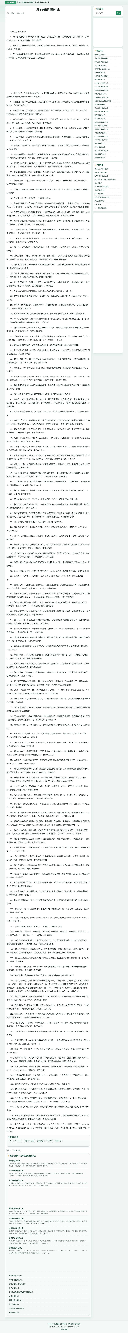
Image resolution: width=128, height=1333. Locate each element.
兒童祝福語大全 (100, 154)
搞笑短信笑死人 (100, 201)
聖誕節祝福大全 (100, 190)
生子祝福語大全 (100, 72)
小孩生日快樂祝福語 (101, 58)
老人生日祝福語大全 (101, 108)
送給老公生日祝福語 (101, 169)
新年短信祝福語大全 (101, 126)
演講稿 (24, 2)
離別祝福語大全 (100, 55)
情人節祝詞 (98, 183)
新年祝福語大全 (14, 1288)
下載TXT (49, 1141)
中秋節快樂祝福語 (101, 133)
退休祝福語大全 (14, 1304)
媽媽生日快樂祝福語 (101, 62)
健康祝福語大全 (14, 1312)
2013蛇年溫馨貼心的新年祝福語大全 (21, 1292)
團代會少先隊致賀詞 (101, 172)
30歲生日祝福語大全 (101, 97)
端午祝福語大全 (100, 118)
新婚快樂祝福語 (100, 104)
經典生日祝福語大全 (101, 111)
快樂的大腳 (16, 1150)
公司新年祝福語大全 (101, 136)
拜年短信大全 (99, 194)
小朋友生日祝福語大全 (16, 1308)
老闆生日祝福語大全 (15, 1300)
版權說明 (57, 1324)
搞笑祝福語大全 (100, 115)
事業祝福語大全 (100, 79)
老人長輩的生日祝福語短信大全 (105, 179)
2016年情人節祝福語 (101, 186)
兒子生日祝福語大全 (101, 86)
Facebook (18, 1141)
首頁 (18, 2)
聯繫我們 (64, 1324)
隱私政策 (71, 1324)
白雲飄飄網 (64, 1329)
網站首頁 (50, 1324)
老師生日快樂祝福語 (101, 76)
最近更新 (77, 1324)
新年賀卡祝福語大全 (101, 129)
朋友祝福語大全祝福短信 (17, 1284)
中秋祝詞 (98, 204)
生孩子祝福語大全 (101, 94)
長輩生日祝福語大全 (101, 140)
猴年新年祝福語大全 (15, 1276)
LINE (10, 1141)
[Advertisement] (48, 22)
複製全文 (58, 1141)
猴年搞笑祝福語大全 (101, 176)
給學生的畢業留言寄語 (102, 197)
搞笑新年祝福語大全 (101, 122)
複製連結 (40, 1141)
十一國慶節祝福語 (101, 208)
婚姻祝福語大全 (14, 1296)
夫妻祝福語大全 (100, 147)
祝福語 (30, 2)
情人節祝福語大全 (101, 65)
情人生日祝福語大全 (101, 150)
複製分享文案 (29, 1141)
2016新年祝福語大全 (16, 1280)
